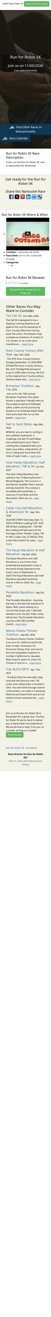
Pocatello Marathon (20, 592)
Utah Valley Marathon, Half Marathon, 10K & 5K (25, 464)
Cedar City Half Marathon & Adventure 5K (24, 510)
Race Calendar (18, 138)
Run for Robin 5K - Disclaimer (21, 747)
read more (27, 344)
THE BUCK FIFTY (17, 669)
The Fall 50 (13, 316)
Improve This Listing (36, 3)
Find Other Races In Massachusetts (28, 129)
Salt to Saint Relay (19, 424)
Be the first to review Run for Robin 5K (25, 291)
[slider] (13, 283)
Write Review (15, 734)
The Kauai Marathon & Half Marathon (25, 552)
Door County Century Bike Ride (24, 352)
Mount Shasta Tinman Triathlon (21, 632)
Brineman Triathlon (20, 386)
